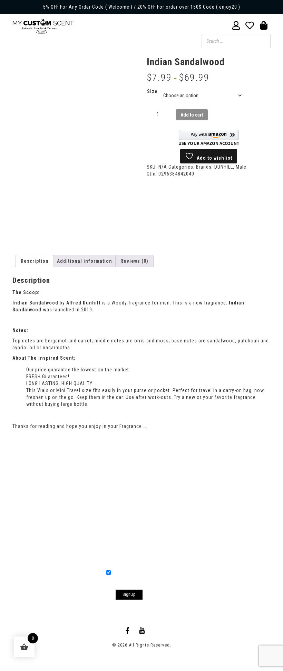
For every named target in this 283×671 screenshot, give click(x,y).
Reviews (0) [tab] (134, 261)
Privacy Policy (188, 471)
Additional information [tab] (84, 261)
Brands (204, 167)
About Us (89, 471)
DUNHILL (223, 167)
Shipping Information (137, 471)
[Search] (263, 41)
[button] (208, 138)
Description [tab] (35, 261)
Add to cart (191, 115)
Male (241, 167)
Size (152, 91)
